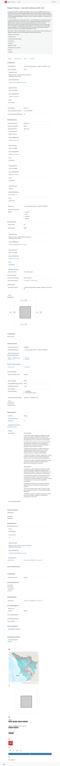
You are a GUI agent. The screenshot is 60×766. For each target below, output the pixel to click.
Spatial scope (11, 367)
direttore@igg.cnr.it (13, 194)
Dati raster (32, 58)
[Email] (20, 750)
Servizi (25, 58)
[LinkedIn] (17, 750)
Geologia (27, 359)
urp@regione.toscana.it (14, 140)
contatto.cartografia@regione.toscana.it (18, 82)
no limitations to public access (31, 280)
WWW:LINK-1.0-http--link (36, 560)
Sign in (54, 2)
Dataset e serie (17, 58)
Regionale (27, 367)
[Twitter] (10, 750)
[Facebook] (13, 750)
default (10, 58)
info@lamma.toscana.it (14, 96)
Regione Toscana (11, 2)
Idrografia (27, 358)
